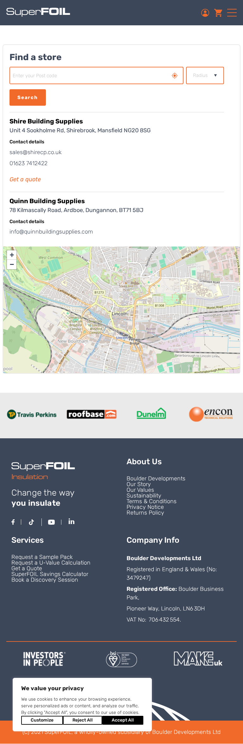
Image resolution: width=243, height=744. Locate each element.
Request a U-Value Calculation (50, 562)
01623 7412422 (28, 163)
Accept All (123, 720)
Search (27, 97)
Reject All (82, 720)
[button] (11, 255)
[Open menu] (232, 12)
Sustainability (144, 495)
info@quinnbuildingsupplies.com (51, 231)
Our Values (140, 489)
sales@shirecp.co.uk (35, 152)
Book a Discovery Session (44, 579)
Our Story (139, 484)
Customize (42, 720)
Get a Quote (26, 568)
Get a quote (25, 179)
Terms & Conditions (152, 501)
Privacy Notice (145, 506)
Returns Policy (145, 512)
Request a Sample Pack (42, 556)
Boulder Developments (156, 478)
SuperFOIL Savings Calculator (49, 574)
